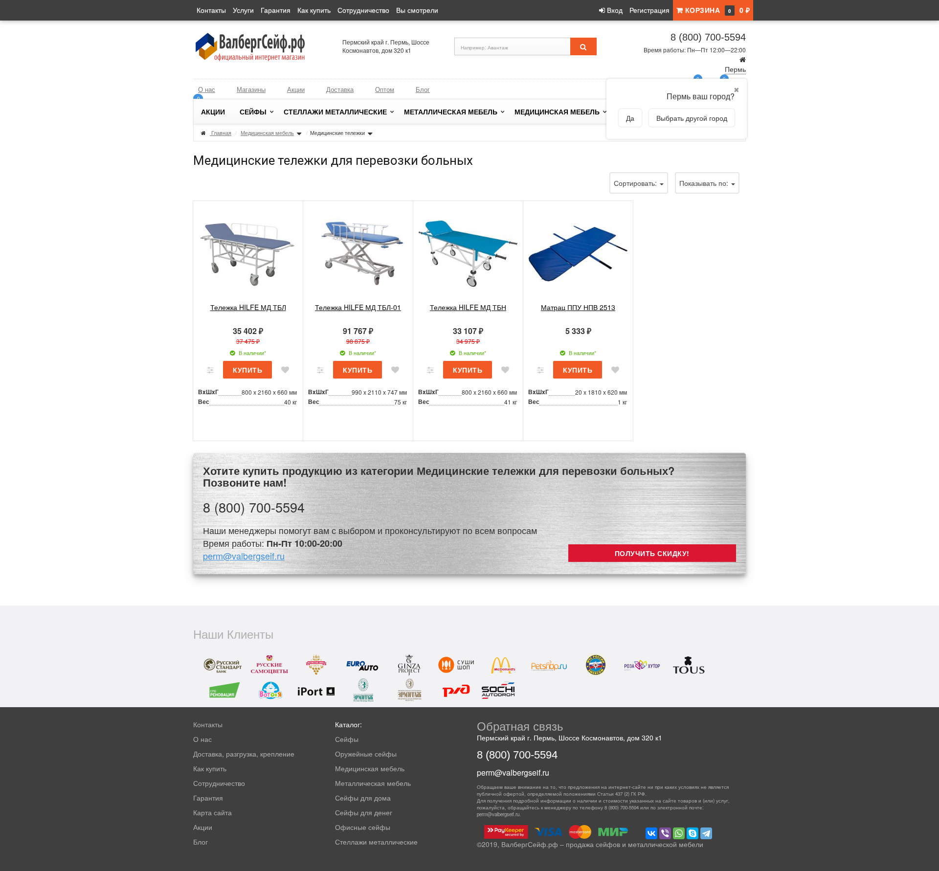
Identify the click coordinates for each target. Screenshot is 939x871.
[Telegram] (706, 833)
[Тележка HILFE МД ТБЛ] (248, 252)
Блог (423, 89)
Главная (221, 132)
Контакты (211, 10)
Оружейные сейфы (366, 754)
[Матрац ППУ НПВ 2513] (578, 252)
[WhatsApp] (679, 833)
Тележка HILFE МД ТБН (468, 307)
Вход (614, 10)
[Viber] (665, 833)
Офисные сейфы (362, 827)
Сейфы (253, 111)
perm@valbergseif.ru (244, 555)
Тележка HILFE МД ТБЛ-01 (358, 307)
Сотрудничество (363, 10)
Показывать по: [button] (704, 183)
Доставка (340, 89)
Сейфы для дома (363, 798)
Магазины (251, 89)
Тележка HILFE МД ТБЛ (248, 307)
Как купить (314, 10)
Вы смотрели (417, 10)
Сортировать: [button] (636, 183)
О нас (206, 89)
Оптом (384, 89)
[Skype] (692, 833)
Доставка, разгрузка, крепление (243, 754)
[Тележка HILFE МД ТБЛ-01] (358, 252)
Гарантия (276, 10)
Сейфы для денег (363, 812)
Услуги (243, 10)
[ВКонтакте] (651, 833)
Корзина (716, 10)
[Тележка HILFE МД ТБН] (468, 252)
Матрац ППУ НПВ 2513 (578, 307)
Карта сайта (212, 812)
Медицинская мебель (557, 111)
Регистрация (649, 10)
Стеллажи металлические (335, 111)
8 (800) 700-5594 (708, 37)
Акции (296, 89)
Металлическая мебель (450, 111)
